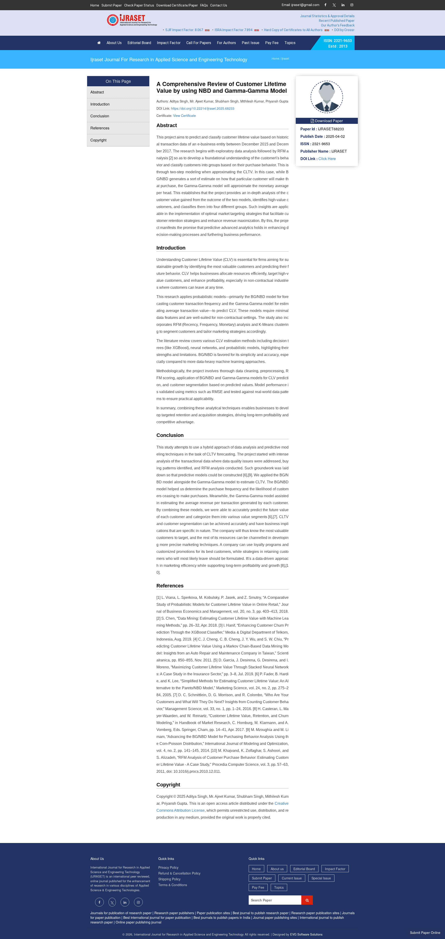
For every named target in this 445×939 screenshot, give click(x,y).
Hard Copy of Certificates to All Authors (278, 30)
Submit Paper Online (425, 932)
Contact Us (218, 5)
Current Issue (292, 878)
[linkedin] (343, 5)
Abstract (97, 92)
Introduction (100, 104)
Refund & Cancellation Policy (179, 873)
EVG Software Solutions (306, 934)
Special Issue (321, 878)
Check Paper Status (139, 5)
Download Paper (328, 120)
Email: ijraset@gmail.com (300, 5)
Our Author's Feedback (338, 25)
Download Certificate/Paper (177, 5)
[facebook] (325, 5)
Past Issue (250, 43)
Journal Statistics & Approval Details (327, 16)
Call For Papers (198, 43)
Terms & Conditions (172, 884)
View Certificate (184, 115)
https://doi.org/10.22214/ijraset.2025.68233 (202, 108)
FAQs (204, 5)
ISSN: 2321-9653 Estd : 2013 (338, 43)
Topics (290, 43)
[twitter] (334, 5)
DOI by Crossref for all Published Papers (349, 30)
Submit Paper (112, 5)
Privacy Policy (168, 867)
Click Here (327, 158)
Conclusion (99, 116)
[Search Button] (307, 900)
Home (94, 5)
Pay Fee (272, 43)
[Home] (100, 43)
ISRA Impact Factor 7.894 (218, 30)
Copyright (98, 140)
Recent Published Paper (337, 20)
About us (277, 868)
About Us (114, 43)
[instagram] (352, 5)
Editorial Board (139, 43)
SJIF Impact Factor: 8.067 (169, 30)
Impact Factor (169, 43)
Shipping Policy (169, 879)
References (99, 128)
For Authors (226, 43)
